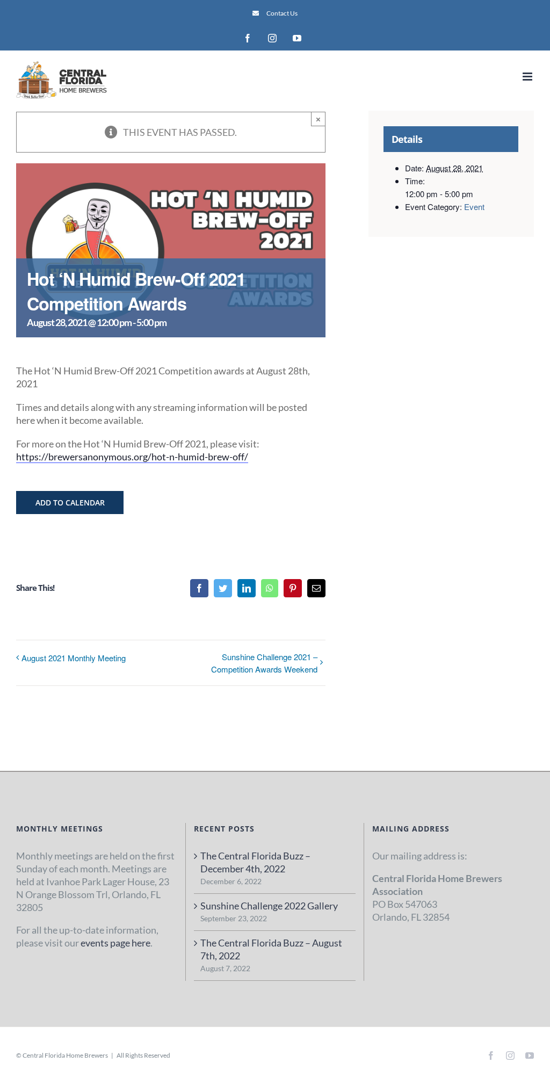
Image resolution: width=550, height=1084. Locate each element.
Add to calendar (70, 502)
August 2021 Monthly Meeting (73, 657)
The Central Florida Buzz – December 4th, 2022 (255, 862)
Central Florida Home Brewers (65, 1055)
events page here (115, 943)
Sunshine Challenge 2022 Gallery (269, 906)
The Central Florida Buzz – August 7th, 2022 (271, 949)
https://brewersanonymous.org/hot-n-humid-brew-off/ (132, 456)
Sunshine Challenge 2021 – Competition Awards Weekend (264, 663)
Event (474, 206)
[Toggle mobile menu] (528, 76)
